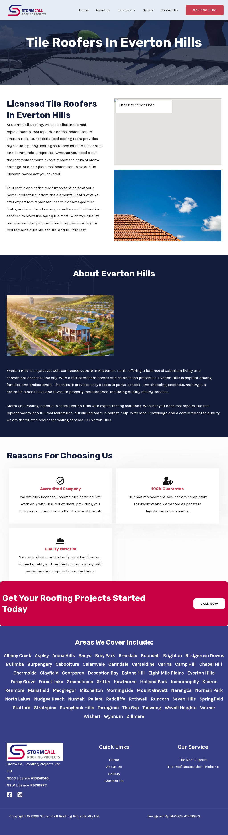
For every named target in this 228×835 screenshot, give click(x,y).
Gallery (147, 10)
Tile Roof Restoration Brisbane (193, 766)
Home (84, 10)
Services (124, 10)
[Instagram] (20, 795)
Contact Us (169, 10)
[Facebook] (9, 795)
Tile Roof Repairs (193, 759)
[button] (133, 10)
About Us (103, 10)
